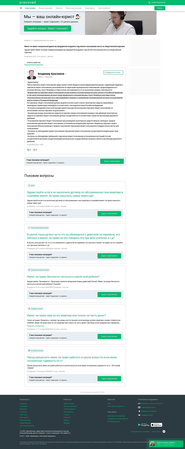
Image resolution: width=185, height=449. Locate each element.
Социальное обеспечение (40, 270)
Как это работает (104, 8)
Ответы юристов (33, 62)
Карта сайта (156, 431)
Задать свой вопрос (112, 161)
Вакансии (23, 409)
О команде (23, 406)
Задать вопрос (30, 8)
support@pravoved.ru (148, 407)
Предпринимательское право (43, 40)
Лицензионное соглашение (140, 431)
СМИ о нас (23, 414)
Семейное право (36, 309)
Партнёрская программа (116, 416)
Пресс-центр (24, 417)
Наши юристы (90, 8)
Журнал (66, 420)
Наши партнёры (25, 420)
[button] (166, 443)
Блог (109, 403)
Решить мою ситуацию (74, 8)
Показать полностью (35, 326)
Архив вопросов (25, 423)
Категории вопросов (27, 426)
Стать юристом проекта (115, 406)
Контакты (23, 412)
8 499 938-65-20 (158, 2)
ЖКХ (32, 185)
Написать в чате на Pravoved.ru (152, 403)
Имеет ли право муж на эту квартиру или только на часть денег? (66, 315)
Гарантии (67, 417)
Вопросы (59, 8)
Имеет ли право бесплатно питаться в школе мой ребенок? (63, 276)
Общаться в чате (113, 72)
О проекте (23, 403)
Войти (159, 8)
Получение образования (39, 228)
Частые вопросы (69, 409)
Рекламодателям (113, 421)
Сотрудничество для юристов (117, 419)
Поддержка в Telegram (149, 411)
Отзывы (66, 414)
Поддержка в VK (147, 415)
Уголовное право (37, 350)
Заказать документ (46, 8)
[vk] (164, 431)
